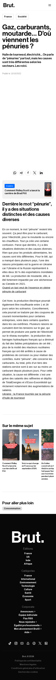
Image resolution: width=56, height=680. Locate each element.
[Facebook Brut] (34, 643)
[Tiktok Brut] (10, 643)
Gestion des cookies (28, 672)
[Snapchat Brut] (28, 643)
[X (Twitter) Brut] (40, 643)
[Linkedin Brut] (46, 643)
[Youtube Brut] (22, 643)
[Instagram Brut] (16, 643)
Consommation (12, 508)
